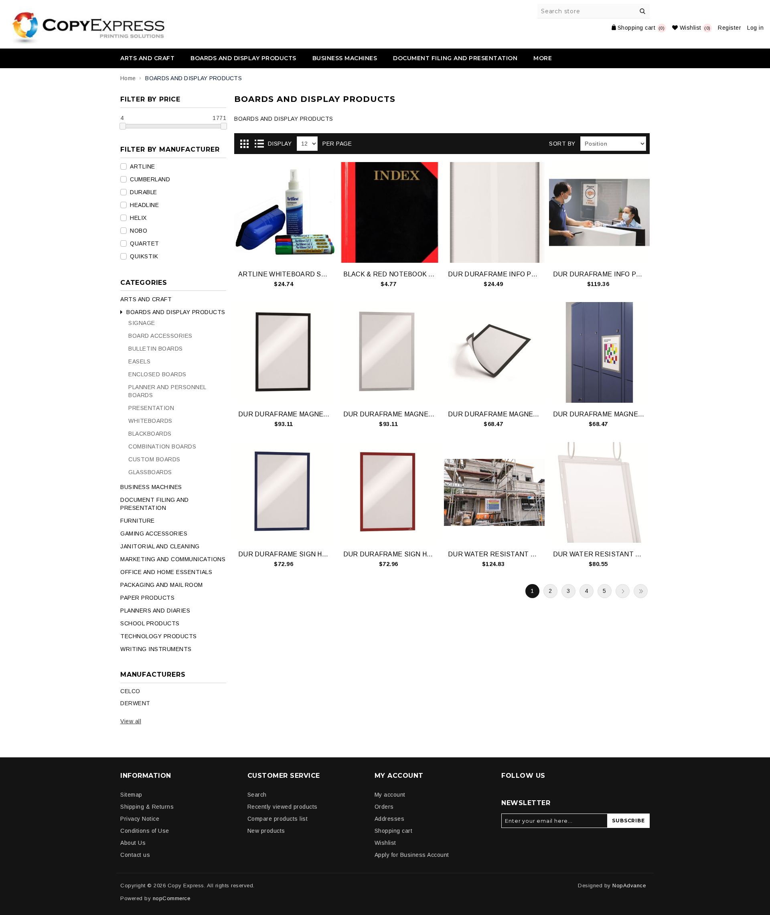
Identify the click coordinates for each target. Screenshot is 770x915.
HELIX (138, 218)
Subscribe (628, 821)
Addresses (390, 819)
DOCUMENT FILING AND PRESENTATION (455, 58)
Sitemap (131, 794)
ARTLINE (142, 166)
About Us (133, 843)
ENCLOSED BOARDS (157, 374)
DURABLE (143, 192)
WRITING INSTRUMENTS (156, 649)
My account (390, 794)
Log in (755, 27)
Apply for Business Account (412, 855)
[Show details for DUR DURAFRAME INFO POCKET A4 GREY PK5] (599, 212)
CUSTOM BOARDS (154, 459)
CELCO (130, 691)
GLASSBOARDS (150, 472)
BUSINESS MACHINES (344, 58)
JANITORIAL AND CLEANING (160, 546)
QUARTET (144, 243)
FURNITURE (137, 520)
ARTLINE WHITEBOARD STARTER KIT (284, 274)
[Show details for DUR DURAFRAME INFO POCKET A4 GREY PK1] (494, 212)
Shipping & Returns (147, 806)
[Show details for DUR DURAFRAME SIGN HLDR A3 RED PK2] (389, 492)
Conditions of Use (144, 831)
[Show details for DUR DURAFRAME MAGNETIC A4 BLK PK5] (494, 352)
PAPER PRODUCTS (147, 597)
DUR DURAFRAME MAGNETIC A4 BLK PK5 (494, 414)
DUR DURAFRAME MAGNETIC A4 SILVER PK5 (599, 414)
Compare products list (277, 819)
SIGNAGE (141, 323)
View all (130, 721)
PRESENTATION (151, 408)
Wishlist (385, 843)
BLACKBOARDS (150, 433)
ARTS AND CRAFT (147, 58)
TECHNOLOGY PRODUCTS (158, 636)
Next (623, 591)
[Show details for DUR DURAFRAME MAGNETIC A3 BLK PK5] (284, 352)
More (542, 58)
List (259, 144)
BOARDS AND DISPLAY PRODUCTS (243, 58)
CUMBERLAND (150, 179)
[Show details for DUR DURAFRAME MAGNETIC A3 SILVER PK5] (389, 352)
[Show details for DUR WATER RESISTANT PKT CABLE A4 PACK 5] (599, 492)
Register (729, 27)
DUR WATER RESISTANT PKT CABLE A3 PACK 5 (494, 554)
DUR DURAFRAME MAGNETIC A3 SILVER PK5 (389, 414)
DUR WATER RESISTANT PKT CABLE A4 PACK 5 (599, 554)
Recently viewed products (282, 806)
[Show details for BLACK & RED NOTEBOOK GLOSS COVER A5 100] (389, 212)
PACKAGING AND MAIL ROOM (161, 585)
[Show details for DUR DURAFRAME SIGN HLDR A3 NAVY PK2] (284, 492)
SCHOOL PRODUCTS (150, 623)
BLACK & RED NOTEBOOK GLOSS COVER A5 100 (389, 274)
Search (642, 11)
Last (641, 591)
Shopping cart (394, 831)
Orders (384, 806)
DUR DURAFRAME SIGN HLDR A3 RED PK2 (389, 554)
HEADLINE (144, 205)
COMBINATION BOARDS (162, 446)
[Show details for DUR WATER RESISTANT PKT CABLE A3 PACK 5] (494, 492)
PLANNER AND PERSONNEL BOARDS (167, 391)
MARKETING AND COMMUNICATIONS (172, 559)
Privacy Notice (139, 819)
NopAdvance (629, 886)
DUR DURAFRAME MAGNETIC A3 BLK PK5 (284, 414)
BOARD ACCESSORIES (160, 336)
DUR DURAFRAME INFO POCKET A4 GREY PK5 (599, 274)
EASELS (139, 361)
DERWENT (135, 703)
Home (128, 78)
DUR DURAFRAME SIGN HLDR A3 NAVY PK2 (284, 554)
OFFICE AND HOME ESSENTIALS (166, 572)
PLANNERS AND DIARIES (155, 610)
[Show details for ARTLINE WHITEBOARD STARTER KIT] (284, 212)
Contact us (135, 855)
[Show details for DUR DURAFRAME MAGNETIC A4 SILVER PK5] (599, 352)
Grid (244, 144)
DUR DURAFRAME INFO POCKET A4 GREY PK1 (494, 274)
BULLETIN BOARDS (155, 348)
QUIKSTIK (144, 256)
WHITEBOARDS (150, 421)
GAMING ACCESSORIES (153, 533)
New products (266, 831)
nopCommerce (171, 898)
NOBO (138, 230)
